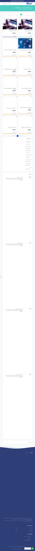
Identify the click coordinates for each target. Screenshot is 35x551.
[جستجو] (4, 15)
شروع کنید (5, 3)
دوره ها (31, 529)
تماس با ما (31, 527)
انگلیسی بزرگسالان (27, 148)
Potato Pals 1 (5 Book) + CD (12, 127)
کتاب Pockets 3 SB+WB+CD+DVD (26, 88)
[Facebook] (15, 549)
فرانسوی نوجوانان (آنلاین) (28, 30)
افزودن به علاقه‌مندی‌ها (31, 28)
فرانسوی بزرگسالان (27, 161)
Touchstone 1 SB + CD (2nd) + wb (11, 108)
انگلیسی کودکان (28, 150)
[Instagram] (17, 549)
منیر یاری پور (9, 546)
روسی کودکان (28, 157)
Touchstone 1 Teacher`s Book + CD (26, 127)
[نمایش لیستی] (21, 16)
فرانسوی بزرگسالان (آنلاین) (12, 30)
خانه (31, 9)
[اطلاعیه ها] (9, 4)
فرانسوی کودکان (28, 163)
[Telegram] (19, 549)
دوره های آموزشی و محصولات (26, 9)
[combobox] (27, 15)
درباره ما (16, 527)
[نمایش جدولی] (21, 14)
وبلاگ (16, 529)
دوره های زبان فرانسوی (28, 159)
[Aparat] (21, 549)
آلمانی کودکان (28, 144)
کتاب (30, 167)
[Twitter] (14, 549)
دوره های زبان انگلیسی (28, 146)
